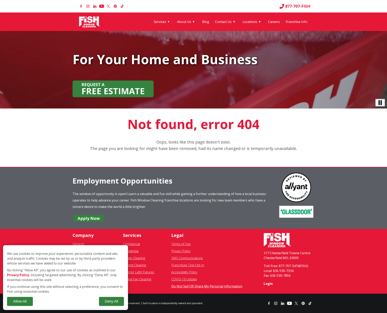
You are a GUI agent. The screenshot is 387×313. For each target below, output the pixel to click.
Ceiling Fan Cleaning (137, 279)
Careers (274, 22)
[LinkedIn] (94, 6)
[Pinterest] (115, 6)
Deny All (111, 301)
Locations (249, 22)
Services (160, 22)
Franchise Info (296, 22)
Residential (130, 251)
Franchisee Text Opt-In (187, 265)
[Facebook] (81, 6)
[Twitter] (108, 6)
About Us (184, 22)
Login (268, 283)
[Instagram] (87, 6)
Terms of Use (181, 244)
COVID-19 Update (184, 279)
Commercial (131, 244)
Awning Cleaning (134, 265)
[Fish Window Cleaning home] (90, 21)
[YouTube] (101, 6)
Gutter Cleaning (134, 258)
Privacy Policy (180, 251)
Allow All (20, 301)
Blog (205, 22)
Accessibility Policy (184, 272)
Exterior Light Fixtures (138, 272)
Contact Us (223, 22)
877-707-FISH (297, 6)
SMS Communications (187, 258)
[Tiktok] (122, 6)
